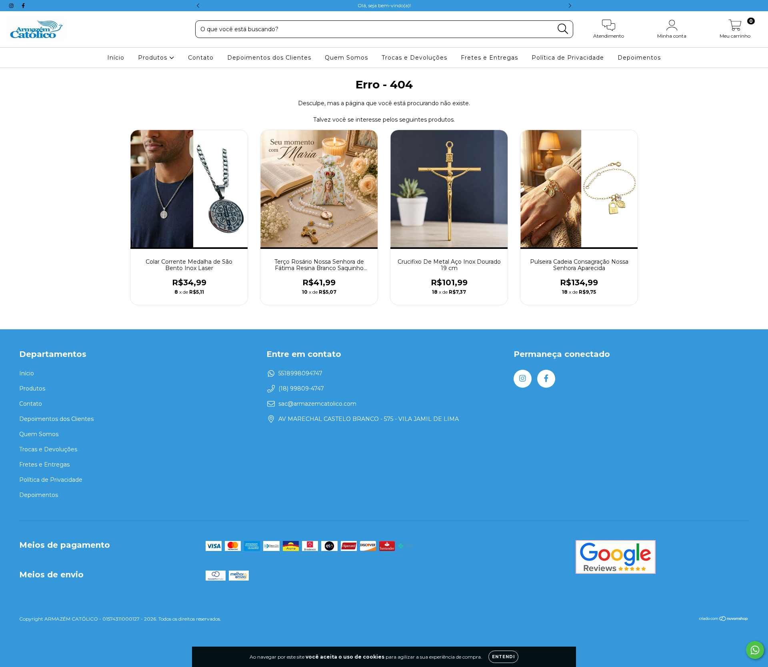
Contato (201, 57)
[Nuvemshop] (724, 620)
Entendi (503, 656)
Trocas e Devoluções (414, 57)
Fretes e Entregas (489, 57)
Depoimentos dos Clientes (269, 57)
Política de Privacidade (568, 57)
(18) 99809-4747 (301, 388)
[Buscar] (563, 29)
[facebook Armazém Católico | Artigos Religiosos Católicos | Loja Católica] (23, 5)
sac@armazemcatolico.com (317, 403)
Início (115, 57)
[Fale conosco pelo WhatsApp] (755, 650)
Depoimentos (639, 57)
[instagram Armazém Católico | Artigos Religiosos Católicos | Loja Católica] (12, 5)
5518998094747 (300, 373)
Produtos (153, 57)
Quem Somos (346, 57)
